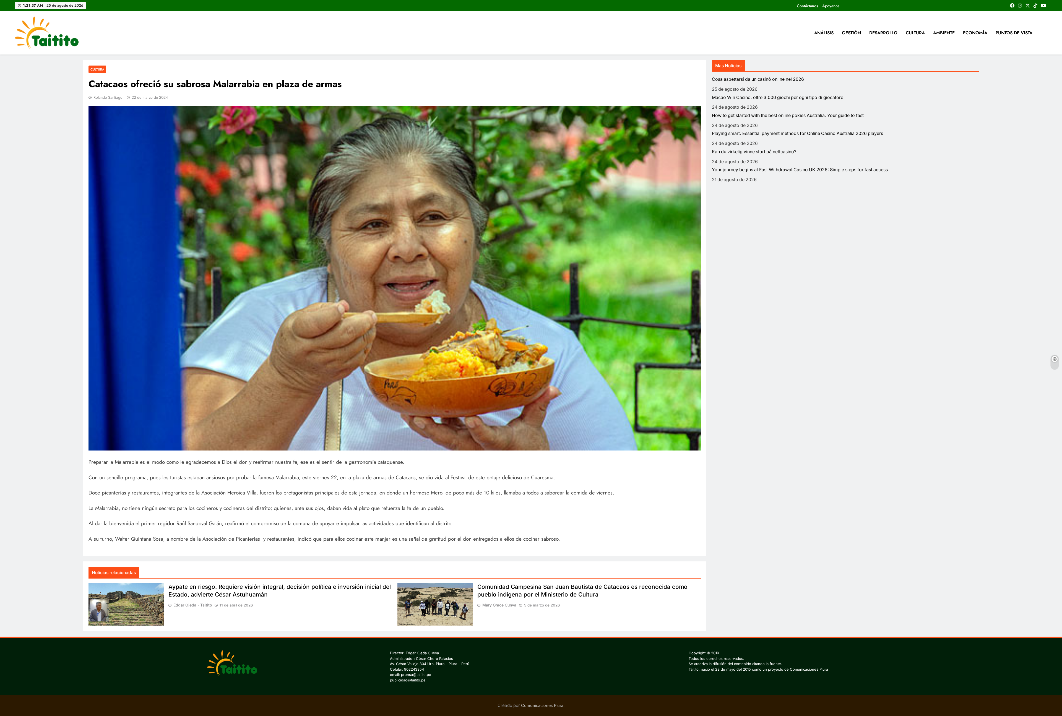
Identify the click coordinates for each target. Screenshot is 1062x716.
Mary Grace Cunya (499, 605)
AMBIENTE (944, 33)
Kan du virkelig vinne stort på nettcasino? (754, 151)
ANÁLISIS (824, 33)
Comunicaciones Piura (809, 669)
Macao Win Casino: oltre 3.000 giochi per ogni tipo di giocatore (777, 97)
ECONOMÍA (975, 33)
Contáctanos (807, 6)
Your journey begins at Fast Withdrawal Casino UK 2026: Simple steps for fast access (800, 169)
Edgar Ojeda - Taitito (192, 605)
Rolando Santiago (108, 97)
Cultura (97, 69)
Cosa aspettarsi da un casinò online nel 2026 (758, 79)
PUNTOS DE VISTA (1014, 33)
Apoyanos (830, 6)
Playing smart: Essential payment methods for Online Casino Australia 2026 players (797, 133)
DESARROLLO (883, 33)
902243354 (414, 669)
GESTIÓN (851, 33)
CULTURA (915, 33)
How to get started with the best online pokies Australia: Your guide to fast (788, 115)
